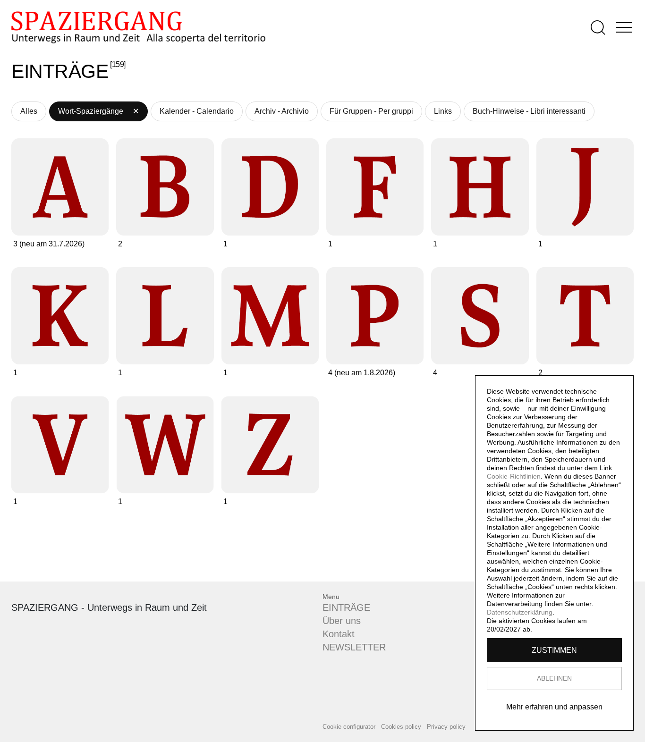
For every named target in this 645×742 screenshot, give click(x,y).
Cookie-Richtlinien (514, 476)
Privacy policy (446, 726)
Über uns (341, 621)
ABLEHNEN (554, 678)
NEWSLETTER (354, 647)
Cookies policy (401, 726)
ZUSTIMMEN (554, 650)
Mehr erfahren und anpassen (554, 707)
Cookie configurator (348, 726)
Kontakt (338, 634)
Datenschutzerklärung (519, 612)
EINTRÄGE (346, 607)
